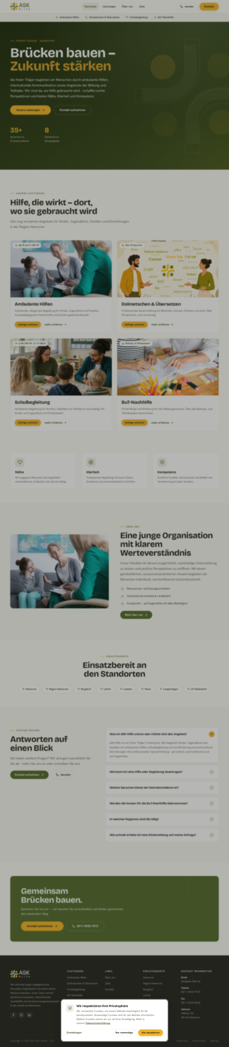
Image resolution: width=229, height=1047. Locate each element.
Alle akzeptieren (150, 1032)
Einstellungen (74, 1032)
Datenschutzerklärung (98, 1023)
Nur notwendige (124, 1032)
